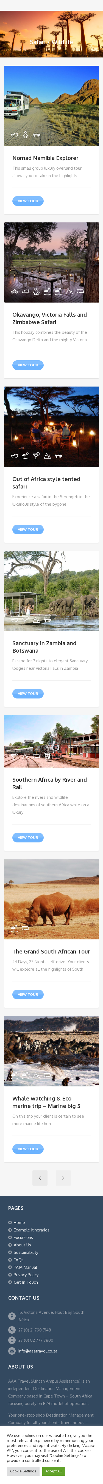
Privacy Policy (26, 1274)
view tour (28, 201)
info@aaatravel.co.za (37, 1351)
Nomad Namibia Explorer (45, 157)
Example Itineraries (31, 1230)
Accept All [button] (54, 1471)
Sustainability (26, 1252)
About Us (22, 1244)
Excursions (23, 1237)
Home (19, 1222)
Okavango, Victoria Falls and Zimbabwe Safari (49, 318)
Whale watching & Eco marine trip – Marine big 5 (46, 1102)
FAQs (19, 1259)
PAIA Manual (25, 1267)
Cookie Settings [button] (23, 1471)
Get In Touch (26, 1282)
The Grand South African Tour (51, 951)
